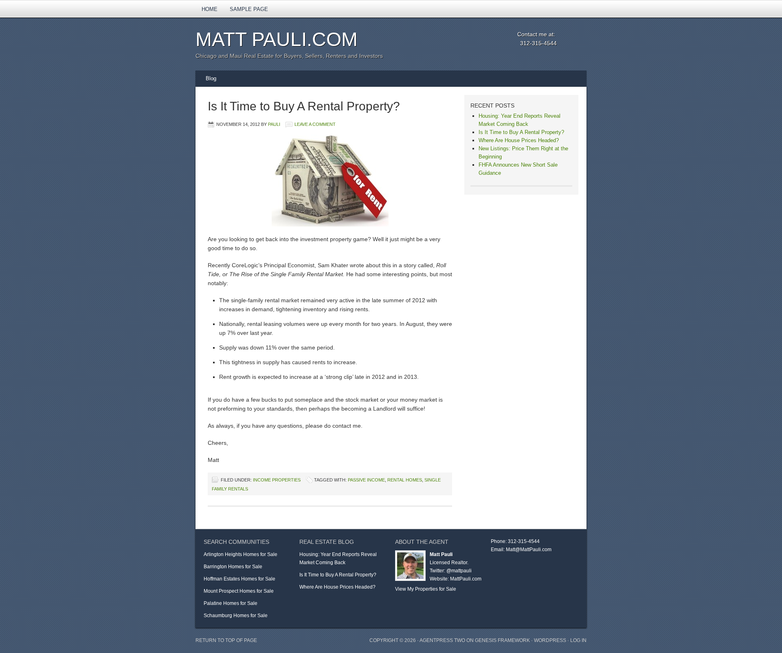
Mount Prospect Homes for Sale (239, 591)
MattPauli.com (465, 579)
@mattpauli (459, 571)
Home (209, 9)
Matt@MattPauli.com (528, 549)
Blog (211, 78)
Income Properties (277, 479)
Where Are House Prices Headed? (519, 140)
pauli (274, 124)
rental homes (404, 479)
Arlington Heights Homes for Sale (240, 554)
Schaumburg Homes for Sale (236, 615)
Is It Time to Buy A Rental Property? (304, 106)
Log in (578, 640)
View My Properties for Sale (425, 589)
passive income (366, 479)
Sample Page (249, 9)
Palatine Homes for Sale (230, 603)
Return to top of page (226, 640)
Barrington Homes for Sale (233, 566)
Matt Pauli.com (277, 39)
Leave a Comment (315, 124)
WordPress (550, 640)
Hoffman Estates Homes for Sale (239, 579)
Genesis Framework (502, 640)
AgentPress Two (442, 640)
